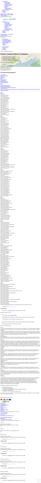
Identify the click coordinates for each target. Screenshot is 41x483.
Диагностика (5, 47)
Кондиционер (2, 86)
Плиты (6, 7)
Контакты (4, 32)
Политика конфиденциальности (6, 417)
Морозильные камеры (9, 9)
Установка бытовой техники (5, 87)
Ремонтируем (5, 1)
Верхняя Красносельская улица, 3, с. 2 (7, 415)
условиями (9, 310)
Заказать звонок (3, 13)
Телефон (4, 64)
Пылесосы (6, 6)
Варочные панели (8, 5)
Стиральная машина (9, 89)
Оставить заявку (14, 315)
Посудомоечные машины (7, 41)
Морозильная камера (4, 90)
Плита (27, 89)
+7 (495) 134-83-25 (9, 13)
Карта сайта (2, 418)
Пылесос (14, 89)
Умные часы (13, 87)
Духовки (2, 408)
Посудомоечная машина (21, 89)
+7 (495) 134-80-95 (9, 34)
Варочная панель (31, 89)
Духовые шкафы (8, 8)
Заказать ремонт (6, 95)
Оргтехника (2, 85)
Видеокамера (8, 86)
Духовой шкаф (37, 89)
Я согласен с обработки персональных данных (13, 310)
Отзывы (4, 31)
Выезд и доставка (6, 30)
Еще (1, 83)
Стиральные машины (8, 4)
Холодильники (7, 2)
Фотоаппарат (7, 85)
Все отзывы (2, 375)
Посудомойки (7, 3)
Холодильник (2, 89)
